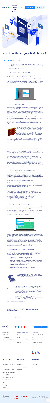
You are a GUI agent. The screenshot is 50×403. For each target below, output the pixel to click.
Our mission (34, 362)
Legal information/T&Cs (35, 397)
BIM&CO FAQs (5, 387)
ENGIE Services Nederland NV (36, 286)
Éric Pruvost (19, 295)
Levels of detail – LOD (7, 337)
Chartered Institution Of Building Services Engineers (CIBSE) (23, 152)
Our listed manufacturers (22, 340)
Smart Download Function (7, 377)
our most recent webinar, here (32, 116)
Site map (47, 397)
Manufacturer (14, 5)
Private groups (35, 340)
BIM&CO (27, 234)
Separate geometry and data (8, 369)
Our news (19, 362)
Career (33, 367)
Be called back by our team (41, 326)
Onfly (40, 78)
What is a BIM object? (6, 334)
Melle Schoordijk (22, 286)
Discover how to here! (34, 80)
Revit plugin (4, 385)
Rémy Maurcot (14, 234)
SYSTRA (38, 295)
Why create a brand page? (22, 334)
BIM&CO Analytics (21, 337)
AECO (14, 3)
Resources (14, 9)
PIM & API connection (21, 342)
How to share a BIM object (7, 340)
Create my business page (37, 342)
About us (14, 11)
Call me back (41, 7)
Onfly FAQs (34, 345)
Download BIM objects (30, 7)
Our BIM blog (20, 364)
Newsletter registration (22, 367)
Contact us (19, 369)
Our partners (34, 364)
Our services (14, 7)
